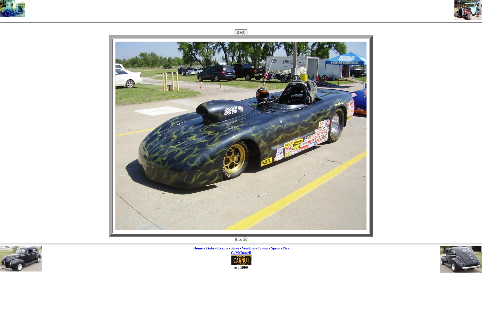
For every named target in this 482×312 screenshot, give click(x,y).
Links (210, 248)
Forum (262, 248)
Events (222, 248)
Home (198, 248)
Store (235, 248)
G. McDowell (241, 253)
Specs (275, 248)
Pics (286, 248)
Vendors (248, 248)
